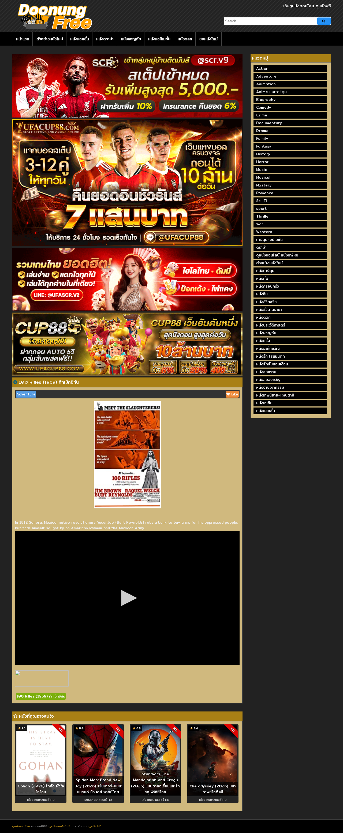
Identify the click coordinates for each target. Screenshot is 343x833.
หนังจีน (262, 294)
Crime (261, 115)
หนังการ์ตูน (265, 271)
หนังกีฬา (263, 278)
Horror (262, 162)
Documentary (269, 123)
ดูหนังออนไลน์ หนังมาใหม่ (277, 255)
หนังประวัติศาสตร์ (270, 325)
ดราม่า (261, 247)
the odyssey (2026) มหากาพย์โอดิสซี (213, 789)
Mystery (263, 185)
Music (261, 170)
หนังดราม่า (105, 39)
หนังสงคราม (266, 372)
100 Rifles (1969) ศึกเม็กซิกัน (40, 696)
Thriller (263, 216)
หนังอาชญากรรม (270, 387)
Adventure (26, 394)
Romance (264, 193)
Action (262, 68)
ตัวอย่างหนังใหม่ (49, 39)
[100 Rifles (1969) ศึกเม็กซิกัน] (15, 382)
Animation (266, 84)
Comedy (263, 107)
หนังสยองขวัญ (268, 380)
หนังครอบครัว (267, 286)
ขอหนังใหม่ (208, 39)
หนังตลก (185, 39)
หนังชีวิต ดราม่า (269, 310)
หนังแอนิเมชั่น (159, 39)
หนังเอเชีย (264, 403)
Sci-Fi (261, 201)
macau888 (39, 826)
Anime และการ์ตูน (271, 92)
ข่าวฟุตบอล (80, 826)
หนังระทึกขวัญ (268, 348)
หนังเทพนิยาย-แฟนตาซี (275, 395)
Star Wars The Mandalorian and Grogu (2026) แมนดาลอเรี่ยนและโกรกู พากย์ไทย (155, 783)
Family (262, 138)
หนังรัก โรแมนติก (270, 356)
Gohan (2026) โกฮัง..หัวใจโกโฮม (41, 789)
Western (264, 232)
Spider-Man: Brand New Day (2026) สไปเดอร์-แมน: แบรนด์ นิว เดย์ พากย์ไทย (98, 786)
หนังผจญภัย (131, 39)
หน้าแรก (22, 39)
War (259, 224)
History (263, 154)
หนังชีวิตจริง (266, 302)
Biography (265, 99)
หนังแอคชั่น (79, 39)
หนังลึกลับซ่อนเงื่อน (272, 364)
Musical (263, 177)
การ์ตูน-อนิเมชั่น (269, 240)
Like (234, 394)
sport (261, 208)
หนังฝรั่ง (263, 341)
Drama (262, 131)
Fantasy (263, 146)
